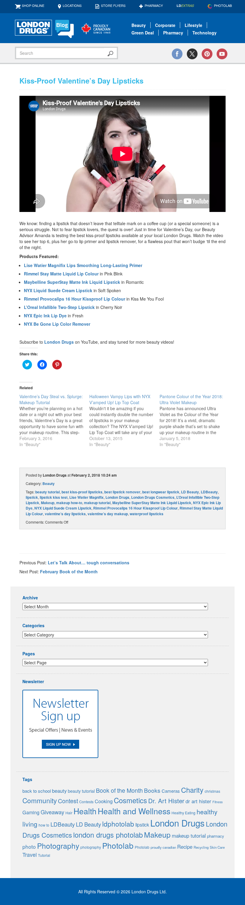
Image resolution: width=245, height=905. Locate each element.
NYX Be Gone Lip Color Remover (57, 324)
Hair (68, 812)
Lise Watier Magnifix (86, 497)
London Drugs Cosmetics (152, 497)
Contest (68, 801)
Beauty (138, 25)
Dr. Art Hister (166, 800)
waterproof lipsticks (146, 513)
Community (39, 800)
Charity (192, 790)
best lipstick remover (122, 492)
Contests (86, 801)
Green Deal (142, 33)
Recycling (201, 847)
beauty (59, 790)
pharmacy (215, 836)
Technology (204, 33)
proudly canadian (163, 847)
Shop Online (33, 5)
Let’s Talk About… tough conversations (88, 563)
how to (44, 824)
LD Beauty (190, 492)
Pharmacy (154, 5)
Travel (29, 854)
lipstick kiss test (54, 497)
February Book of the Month (69, 571)
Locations (72, 5)
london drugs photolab (108, 835)
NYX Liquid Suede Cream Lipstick (58, 290)
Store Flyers (113, 5)
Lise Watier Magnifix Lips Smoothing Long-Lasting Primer (83, 265)
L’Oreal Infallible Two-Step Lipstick (59, 307)
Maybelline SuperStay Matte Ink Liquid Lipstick (72, 282)
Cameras (171, 791)
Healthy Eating (183, 812)
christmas (212, 791)
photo (29, 846)
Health (85, 811)
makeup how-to (69, 502)
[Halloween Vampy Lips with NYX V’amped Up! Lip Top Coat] (124, 420)
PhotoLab (223, 5)
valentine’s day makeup (108, 513)
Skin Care (217, 847)
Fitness (217, 802)
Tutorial (44, 855)
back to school (36, 791)
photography (90, 847)
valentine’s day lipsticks (65, 513)
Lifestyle (193, 25)
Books (152, 790)
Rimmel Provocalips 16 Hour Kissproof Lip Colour (74, 299)
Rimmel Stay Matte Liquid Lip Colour (61, 274)
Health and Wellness (134, 811)
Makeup (47, 502)
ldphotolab (118, 823)
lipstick (32, 497)
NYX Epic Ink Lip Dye (45, 316)
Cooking (104, 801)
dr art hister (198, 801)
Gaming (30, 812)
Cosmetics (130, 800)
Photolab (118, 845)
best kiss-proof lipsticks (82, 492)
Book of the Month (119, 790)
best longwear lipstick (160, 492)
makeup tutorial (97, 502)
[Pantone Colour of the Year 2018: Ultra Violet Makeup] (194, 420)
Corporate (165, 25)
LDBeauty (209, 492)
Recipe (184, 846)
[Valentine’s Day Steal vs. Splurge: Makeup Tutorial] (54, 420)
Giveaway (52, 812)
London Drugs (59, 342)
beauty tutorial (47, 492)
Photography (58, 845)
